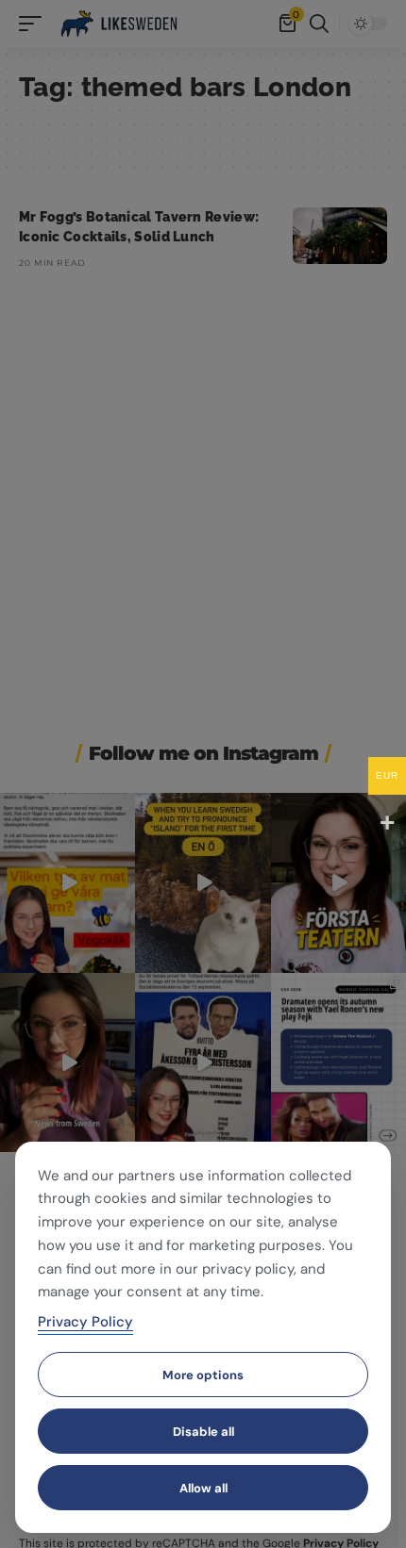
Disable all (203, 1432)
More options (203, 1375)
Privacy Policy (85, 1321)
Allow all (203, 1488)
